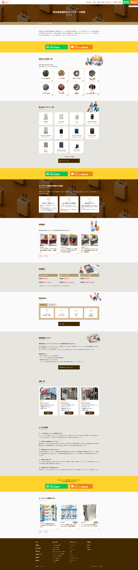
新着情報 (37, 557)
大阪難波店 (63, 401)
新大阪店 (83, 401)
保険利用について (39, 554)
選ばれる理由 (38, 548)
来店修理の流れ (43, 304)
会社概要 (37, 566)
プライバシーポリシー (43, 566)
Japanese (132, 6)
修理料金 (37, 560)
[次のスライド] (46, 256)
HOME (37, 542)
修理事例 (37, 545)
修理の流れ (38, 551)
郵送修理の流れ (52, 304)
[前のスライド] (40, 256)
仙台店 (41, 401)
